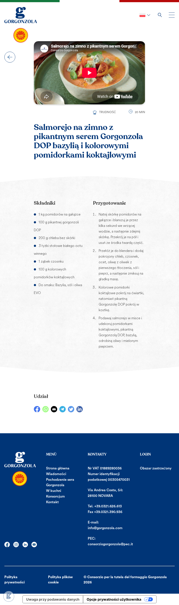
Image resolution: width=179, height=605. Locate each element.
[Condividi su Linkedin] (79, 409)
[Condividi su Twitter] (71, 409)
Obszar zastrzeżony (156, 468)
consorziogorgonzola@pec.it (110, 544)
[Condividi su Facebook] (37, 409)
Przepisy (9, 57)
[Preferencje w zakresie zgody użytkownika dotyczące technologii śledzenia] (8, 596)
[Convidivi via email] (54, 409)
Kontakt (52, 502)
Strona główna (57, 468)
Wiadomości (56, 474)
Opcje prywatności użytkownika (114, 599)
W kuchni (53, 491)
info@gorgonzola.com (105, 528)
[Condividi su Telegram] (62, 409)
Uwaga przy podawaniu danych (52, 599)
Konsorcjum (55, 496)
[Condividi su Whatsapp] (45, 409)
